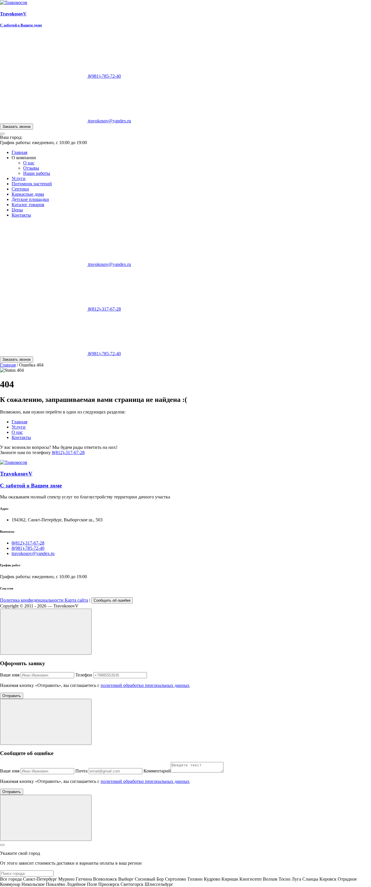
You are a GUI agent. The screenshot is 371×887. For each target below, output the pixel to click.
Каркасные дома (28, 194)
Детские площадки (30, 199)
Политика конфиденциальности (32, 600)
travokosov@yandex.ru (109, 120)
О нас (28, 162)
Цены (17, 209)
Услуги (19, 178)
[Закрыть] (2, 845)
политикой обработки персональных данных (145, 685)
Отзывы (31, 168)
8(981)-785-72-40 (104, 76)
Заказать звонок (16, 126)
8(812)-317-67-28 (104, 308)
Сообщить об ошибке (112, 600)
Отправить (11, 696)
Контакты (21, 215)
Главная (19, 152)
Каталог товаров (28, 204)
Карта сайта (76, 600)
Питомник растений (32, 183)
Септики (20, 188)
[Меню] (2, 134)
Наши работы (36, 173)
